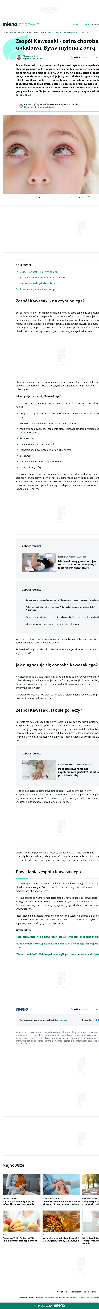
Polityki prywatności (69, 1297)
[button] (81, 24)
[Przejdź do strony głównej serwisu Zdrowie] (29, 24)
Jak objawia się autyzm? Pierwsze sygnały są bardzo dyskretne (52, 624)
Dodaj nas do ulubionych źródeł (51, 107)
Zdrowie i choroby (25, 32)
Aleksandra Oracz (30, 56)
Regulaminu (53, 1297)
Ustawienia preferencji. (86, 1297)
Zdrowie (13, 32)
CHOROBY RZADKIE (40, 32)
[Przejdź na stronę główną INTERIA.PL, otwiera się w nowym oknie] (10, 24)
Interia (5, 32)
